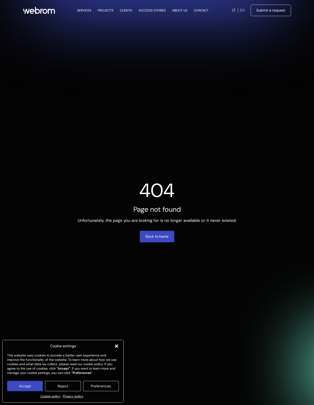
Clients (126, 10)
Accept (25, 386)
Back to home (157, 236)
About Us (179, 10)
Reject (63, 386)
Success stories (152, 10)
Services (84, 10)
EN (242, 10)
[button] (116, 346)
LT (234, 10)
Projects (105, 10)
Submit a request (270, 10)
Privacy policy (73, 396)
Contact (201, 10)
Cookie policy (50, 396)
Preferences (101, 386)
